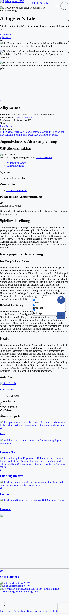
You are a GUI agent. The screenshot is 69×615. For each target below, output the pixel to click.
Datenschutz (19, 611)
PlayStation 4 (59, 131)
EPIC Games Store (9, 131)
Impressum (5, 611)
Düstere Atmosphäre (16, 190)
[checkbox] (49, 301)
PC (50, 131)
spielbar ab (5, 37)
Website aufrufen (23, 117)
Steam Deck (27, 134)
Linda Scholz (7, 389)
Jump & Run (6, 126)
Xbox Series (51, 134)
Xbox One (39, 134)
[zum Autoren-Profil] (8, 383)
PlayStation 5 (6, 134)
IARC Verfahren (44, 157)
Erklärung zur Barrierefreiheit (42, 611)
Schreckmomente (15, 165)
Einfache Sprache (39, 3)
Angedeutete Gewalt (16, 163)
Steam (17, 134)
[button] (64, 6)
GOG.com (25, 131)
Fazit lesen (5, 34)
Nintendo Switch (39, 131)
